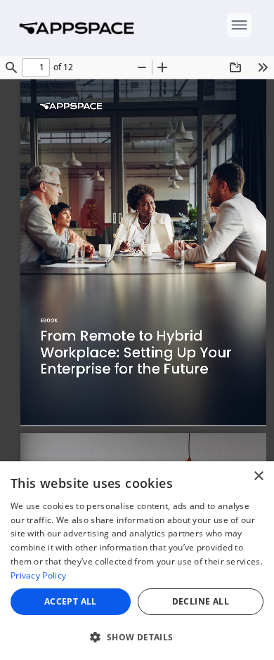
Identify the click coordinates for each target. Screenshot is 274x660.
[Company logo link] (80, 28)
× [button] (258, 476)
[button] (137, 637)
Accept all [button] (70, 601)
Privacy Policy (38, 575)
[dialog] (137, 560)
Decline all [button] (200, 601)
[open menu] (239, 25)
